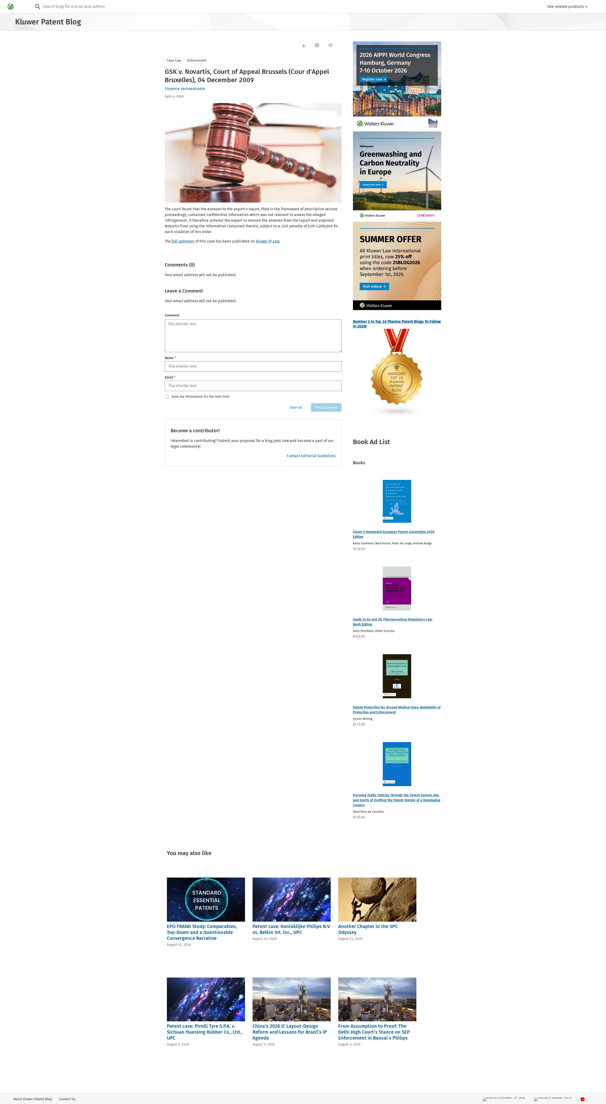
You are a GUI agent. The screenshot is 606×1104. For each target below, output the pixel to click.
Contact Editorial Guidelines (311, 456)
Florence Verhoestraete (185, 88)
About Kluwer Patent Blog (32, 1099)
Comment (172, 315)
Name (170, 358)
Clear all (296, 408)
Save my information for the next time (200, 397)
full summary (182, 241)
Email (170, 377)
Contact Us (67, 1099)
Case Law (174, 61)
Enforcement (196, 61)
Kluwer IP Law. (268, 241)
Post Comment (326, 408)
